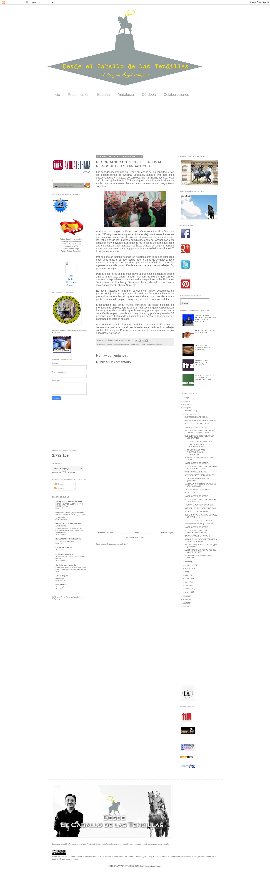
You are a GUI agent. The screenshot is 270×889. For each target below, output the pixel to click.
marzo (187, 585)
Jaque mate (59, 578)
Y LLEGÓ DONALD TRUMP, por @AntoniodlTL (197, 480)
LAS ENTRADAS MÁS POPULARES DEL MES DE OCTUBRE (200, 551)
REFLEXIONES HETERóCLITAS (68, 539)
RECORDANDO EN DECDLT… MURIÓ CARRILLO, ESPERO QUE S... (200, 431)
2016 (185, 408)
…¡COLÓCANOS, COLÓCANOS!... (198, 489)
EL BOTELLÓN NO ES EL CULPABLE (199, 520)
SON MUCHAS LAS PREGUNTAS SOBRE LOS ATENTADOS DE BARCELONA (205, 318)
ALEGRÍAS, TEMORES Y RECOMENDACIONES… (195, 446)
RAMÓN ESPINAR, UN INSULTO (197, 536)
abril (187, 582)
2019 (185, 398)
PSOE (143, 344)
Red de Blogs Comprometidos (71, 239)
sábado (159, 344)
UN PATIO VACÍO (191, 493)
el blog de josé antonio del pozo (68, 502)
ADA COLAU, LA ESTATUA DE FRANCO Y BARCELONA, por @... (201, 540)
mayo (187, 578)
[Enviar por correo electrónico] (136, 340)
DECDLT (117, 344)
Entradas (59, 484)
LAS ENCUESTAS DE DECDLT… (197, 427)
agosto (188, 568)
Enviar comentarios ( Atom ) (117, 544)
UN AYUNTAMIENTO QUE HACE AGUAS (200, 420)
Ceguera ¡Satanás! (62, 587)
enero (187, 592)
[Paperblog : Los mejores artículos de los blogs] (188, 768)
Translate (71, 472)
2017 (185, 404)
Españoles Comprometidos (71, 241)
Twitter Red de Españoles (71, 251)
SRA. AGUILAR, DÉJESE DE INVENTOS (200, 508)
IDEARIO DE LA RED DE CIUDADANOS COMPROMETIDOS (204, 377)
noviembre (189, 414)
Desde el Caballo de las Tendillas (64, 857)
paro (138, 344)
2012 (185, 606)
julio (186, 572)
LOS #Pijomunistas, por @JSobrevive (199, 524)
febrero (188, 589)
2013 (185, 603)
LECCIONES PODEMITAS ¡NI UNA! (198, 441)
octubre (188, 562)
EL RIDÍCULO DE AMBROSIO (196, 512)
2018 (185, 401)
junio (187, 575)
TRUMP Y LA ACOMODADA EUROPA (199, 505)
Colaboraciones (176, 94)
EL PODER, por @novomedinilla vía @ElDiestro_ (202, 347)
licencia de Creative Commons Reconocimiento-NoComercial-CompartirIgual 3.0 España (121, 857)
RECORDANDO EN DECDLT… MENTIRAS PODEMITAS (197, 531)
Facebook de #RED (70, 246)
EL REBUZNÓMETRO (64, 554)
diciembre (189, 411)
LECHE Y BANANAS (63, 548)
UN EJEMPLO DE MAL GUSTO (197, 424)
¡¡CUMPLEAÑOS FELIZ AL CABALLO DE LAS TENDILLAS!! (200, 485)
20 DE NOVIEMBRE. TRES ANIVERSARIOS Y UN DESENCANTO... (195, 452)
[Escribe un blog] (139, 340)
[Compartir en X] (143, 340)
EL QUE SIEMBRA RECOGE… (196, 417)
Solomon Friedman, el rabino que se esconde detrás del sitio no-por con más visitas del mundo (69, 530)
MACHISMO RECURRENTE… (196, 472)
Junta (133, 344)
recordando (151, 344)
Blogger (158, 866)
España (103, 94)
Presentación (78, 94)
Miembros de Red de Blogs (71, 244)
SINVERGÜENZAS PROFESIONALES (199, 475)
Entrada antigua (167, 533)
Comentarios (61, 489)
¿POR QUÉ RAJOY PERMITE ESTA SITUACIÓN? (202, 362)
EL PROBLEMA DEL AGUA (65, 541)
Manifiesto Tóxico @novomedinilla (69, 512)
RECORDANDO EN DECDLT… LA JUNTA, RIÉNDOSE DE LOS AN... (201, 467)
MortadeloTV (60, 585)
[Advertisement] (135, 128)
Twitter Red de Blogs (71, 249)
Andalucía (126, 94)
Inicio (55, 94)
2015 (185, 596)
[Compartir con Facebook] (146, 340)
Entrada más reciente (105, 533)
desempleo (125, 344)
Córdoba (149, 94)
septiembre (189, 565)
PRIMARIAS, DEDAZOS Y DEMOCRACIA (205, 331)
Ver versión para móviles (135, 537)
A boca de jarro (61, 576)
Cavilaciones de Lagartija (65, 565)
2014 (185, 599)
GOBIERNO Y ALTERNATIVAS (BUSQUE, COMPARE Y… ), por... (201, 516)
